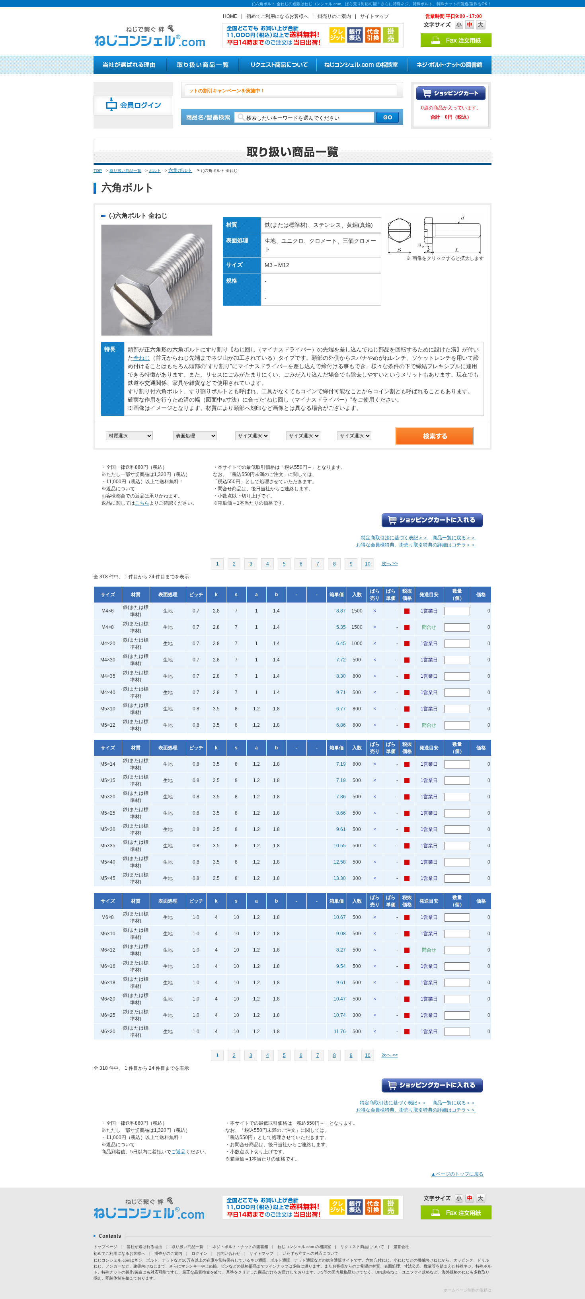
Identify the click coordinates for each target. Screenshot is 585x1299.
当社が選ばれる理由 (144, 1246)
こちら (142, 503)
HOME (230, 16)
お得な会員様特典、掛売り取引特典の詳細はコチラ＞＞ (416, 545)
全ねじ (141, 358)
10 (367, 564)
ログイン (199, 1253)
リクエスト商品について (362, 1246)
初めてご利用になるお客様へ (277, 16)
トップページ (105, 1246)
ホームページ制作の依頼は (467, 1290)
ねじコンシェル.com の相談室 (304, 1246)
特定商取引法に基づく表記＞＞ (394, 537)
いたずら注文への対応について (310, 1253)
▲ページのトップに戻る (457, 1174)
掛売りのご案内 (334, 16)
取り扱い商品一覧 (125, 170)
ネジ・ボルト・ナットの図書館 (240, 1246)
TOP (98, 170)
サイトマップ (374, 16)
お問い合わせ (228, 1253)
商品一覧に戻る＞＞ (454, 537)
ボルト (155, 170)
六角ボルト (180, 170)
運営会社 (401, 1246)
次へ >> (390, 563)
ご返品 (178, 1152)
